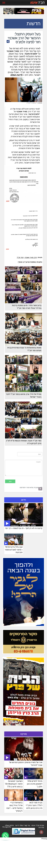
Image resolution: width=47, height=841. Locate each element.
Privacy (44, 839)
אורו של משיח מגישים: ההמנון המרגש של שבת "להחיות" (25, 763)
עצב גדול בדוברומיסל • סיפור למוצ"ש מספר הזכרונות (14, 550)
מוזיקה (23, 734)
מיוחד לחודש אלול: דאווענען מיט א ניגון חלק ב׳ (34, 784)
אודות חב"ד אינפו (37, 825)
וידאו (23, 500)
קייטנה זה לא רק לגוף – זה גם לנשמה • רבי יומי (23, 528)
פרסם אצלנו (9, 825)
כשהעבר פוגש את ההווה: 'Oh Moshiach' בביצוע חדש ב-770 (14, 784)
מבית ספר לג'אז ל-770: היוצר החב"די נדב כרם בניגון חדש (34, 805)
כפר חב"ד (20, 257)
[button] (5, 835)
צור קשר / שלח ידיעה (22, 825)
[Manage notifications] (41, 832)
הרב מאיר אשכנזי (31, 257)
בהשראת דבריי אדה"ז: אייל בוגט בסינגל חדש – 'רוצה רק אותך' (14, 807)
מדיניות (41, 827)
